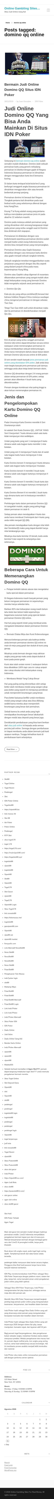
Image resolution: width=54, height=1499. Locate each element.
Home (8, 23)
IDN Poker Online (11, 801)
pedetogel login (10, 1130)
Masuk (7, 1463)
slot (5, 1091)
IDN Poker (39, 101)
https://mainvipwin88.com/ (14, 853)
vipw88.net (8, 935)
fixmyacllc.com (10, 944)
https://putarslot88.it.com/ (14, 1191)
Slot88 (6, 779)
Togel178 (8, 887)
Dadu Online (9, 1030)
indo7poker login (11, 978)
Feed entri (8, 1465)
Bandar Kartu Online (12, 1043)
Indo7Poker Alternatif (12, 1017)
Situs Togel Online (11, 1079)
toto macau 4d (10, 814)
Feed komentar (10, 1468)
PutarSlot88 (9, 969)
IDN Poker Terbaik (11, 1218)
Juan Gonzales (25, 101)
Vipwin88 (8, 874)
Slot (5, 796)
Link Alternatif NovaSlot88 (14, 948)
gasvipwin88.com (11, 926)
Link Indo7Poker (10, 1008)
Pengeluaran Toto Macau (14, 974)
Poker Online (9, 827)
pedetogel (8, 1104)
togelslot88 (8, 861)
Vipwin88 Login (10, 905)
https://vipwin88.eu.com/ (14, 1178)
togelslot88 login (10, 1113)
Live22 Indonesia (26, 1234)
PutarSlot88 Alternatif (12, 1000)
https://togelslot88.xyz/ (13, 857)
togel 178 (8, 844)
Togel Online (9, 783)
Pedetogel (8, 792)
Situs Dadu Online (32, 1311)
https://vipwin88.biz (11, 809)
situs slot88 (8, 1187)
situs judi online (15, 725)
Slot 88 (7, 818)
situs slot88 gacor (11, 1204)
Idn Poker (8, 822)
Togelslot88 (8, 805)
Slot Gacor (8, 892)
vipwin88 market (10, 939)
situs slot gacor (10, 1169)
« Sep (6, 1444)
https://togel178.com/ (12, 848)
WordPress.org (10, 1470)
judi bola (7, 1143)
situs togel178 (9, 840)
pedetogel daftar (10, 1262)
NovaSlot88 (9, 957)
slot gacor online (10, 1195)
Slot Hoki (7, 1214)
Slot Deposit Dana (11, 1083)
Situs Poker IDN (10, 1021)
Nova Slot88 (9, 952)
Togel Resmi (9, 788)
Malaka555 (8, 1065)
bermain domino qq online (27, 161)
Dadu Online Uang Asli (13, 1039)
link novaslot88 (10, 913)
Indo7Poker (9, 1174)
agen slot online (10, 1200)
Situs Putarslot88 (11, 1161)
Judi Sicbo (8, 1034)
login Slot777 (31, 1072)
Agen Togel (8, 1222)
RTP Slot (7, 835)
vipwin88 (7, 866)
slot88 (6, 982)
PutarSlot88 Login (11, 1004)
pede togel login (34, 1251)
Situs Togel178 (10, 909)
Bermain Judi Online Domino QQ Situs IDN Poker (22, 90)
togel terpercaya (10, 1139)
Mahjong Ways (10, 987)
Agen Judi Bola (10, 1182)
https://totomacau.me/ (13, 918)
